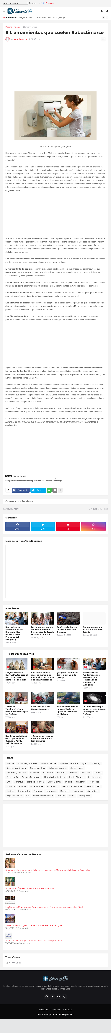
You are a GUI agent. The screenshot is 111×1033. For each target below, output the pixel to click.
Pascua (89, 786)
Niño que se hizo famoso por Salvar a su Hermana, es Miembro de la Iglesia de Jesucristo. (47, 870)
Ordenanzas (52, 786)
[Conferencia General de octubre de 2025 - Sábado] (94, 618)
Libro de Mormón (35, 782)
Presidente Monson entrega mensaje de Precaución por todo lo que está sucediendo (42, 676)
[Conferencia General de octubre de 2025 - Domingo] (68, 618)
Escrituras (61, 772)
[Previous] (103, 17)
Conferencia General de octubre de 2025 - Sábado (93, 629)
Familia (98, 772)
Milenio (68, 782)
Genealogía (12, 777)
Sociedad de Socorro (43, 795)
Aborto (10, 763)
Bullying (96, 763)
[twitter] (52, 996)
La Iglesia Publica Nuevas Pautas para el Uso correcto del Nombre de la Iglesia (16, 676)
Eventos (74, 772)
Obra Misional (36, 786)
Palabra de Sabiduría (72, 786)
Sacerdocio (78, 791)
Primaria (38, 791)
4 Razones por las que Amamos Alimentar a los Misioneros (42, 738)
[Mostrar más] (60, 490)
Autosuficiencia (48, 763)
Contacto (67, 1009)
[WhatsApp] (49, 490)
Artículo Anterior (12, 509)
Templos (61, 795)
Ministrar (80, 782)
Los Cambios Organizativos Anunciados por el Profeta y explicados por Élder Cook (44, 907)
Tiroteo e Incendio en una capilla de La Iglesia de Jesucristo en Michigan (67, 710)
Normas (22, 786)
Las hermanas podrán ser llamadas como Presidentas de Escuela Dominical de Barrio (42, 631)
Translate (50, 3)
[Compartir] (103, 39)
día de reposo (76, 768)
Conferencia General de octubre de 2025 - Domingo (67, 629)
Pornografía (24, 791)
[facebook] (46, 996)
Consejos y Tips (37, 768)
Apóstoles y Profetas (27, 763)
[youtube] (58, 996)
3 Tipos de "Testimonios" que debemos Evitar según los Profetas (16, 710)
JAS (9, 782)
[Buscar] (107, 11)
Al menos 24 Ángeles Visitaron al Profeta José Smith (30, 888)
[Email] (54, 490)
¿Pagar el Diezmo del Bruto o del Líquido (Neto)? (41, 17)
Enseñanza (48, 772)
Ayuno (85, 763)
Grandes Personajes (31, 777)
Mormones (94, 782)
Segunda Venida (14, 795)
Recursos (64, 791)
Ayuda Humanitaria (69, 763)
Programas (51, 791)
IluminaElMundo (76, 777)
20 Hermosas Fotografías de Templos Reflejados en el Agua (33, 925)
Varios (71, 795)
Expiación (86, 772)
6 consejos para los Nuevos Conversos (40, 707)
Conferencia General (16, 768)
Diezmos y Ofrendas (16, 772)
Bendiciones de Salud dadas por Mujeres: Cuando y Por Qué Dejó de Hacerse (16, 740)
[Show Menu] (3, 11)
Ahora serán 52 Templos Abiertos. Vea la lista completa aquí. (33, 940)
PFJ (98, 786)
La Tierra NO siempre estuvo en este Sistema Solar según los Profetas (94, 710)
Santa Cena (92, 791)
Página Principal (13, 27)
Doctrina (34, 772)
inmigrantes (94, 777)
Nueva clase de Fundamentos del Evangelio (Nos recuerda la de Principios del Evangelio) (14, 633)
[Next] (107, 17)
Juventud (18, 782)
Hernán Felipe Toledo (64, 1014)
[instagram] (64, 996)
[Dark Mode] (102, 11)
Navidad (11, 786)
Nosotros (43, 1009)
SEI (27, 795)
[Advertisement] (55, 69)
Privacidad (55, 1009)
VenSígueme (84, 795)
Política (10, 791)
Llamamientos (30, 27)
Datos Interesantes (57, 768)
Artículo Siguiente (98, 509)
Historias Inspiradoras (54, 777)
